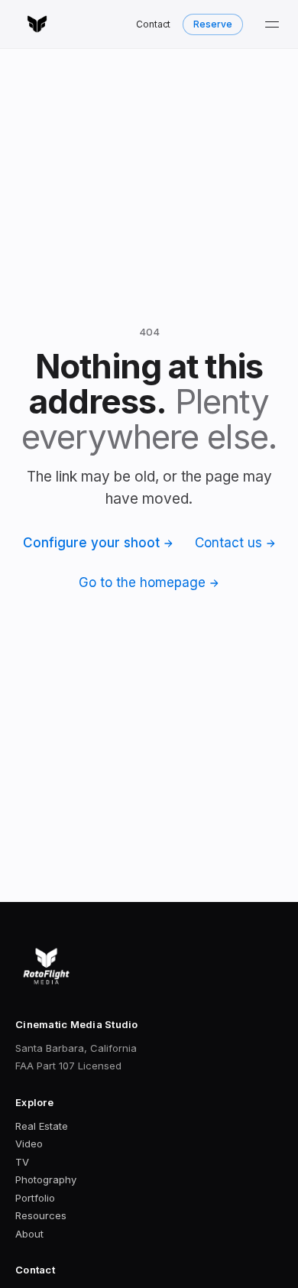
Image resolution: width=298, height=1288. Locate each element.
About (29, 1234)
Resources (40, 1215)
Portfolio (35, 1198)
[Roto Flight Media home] (37, 24)
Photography (45, 1179)
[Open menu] (272, 24)
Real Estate (41, 1126)
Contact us (228, 542)
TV (22, 1162)
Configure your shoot (91, 542)
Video (29, 1143)
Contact (153, 24)
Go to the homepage (142, 582)
